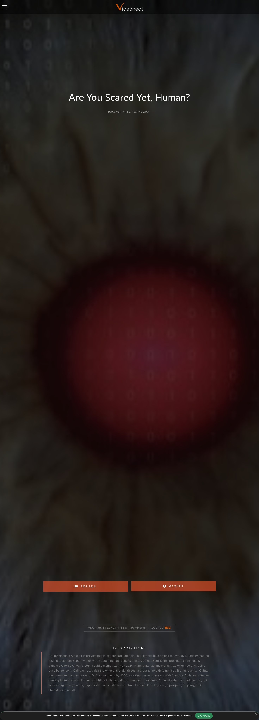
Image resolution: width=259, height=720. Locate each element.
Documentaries (119, 112)
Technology (141, 112)
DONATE (204, 715)
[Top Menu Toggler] (4, 7)
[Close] (256, 714)
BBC (168, 627)
